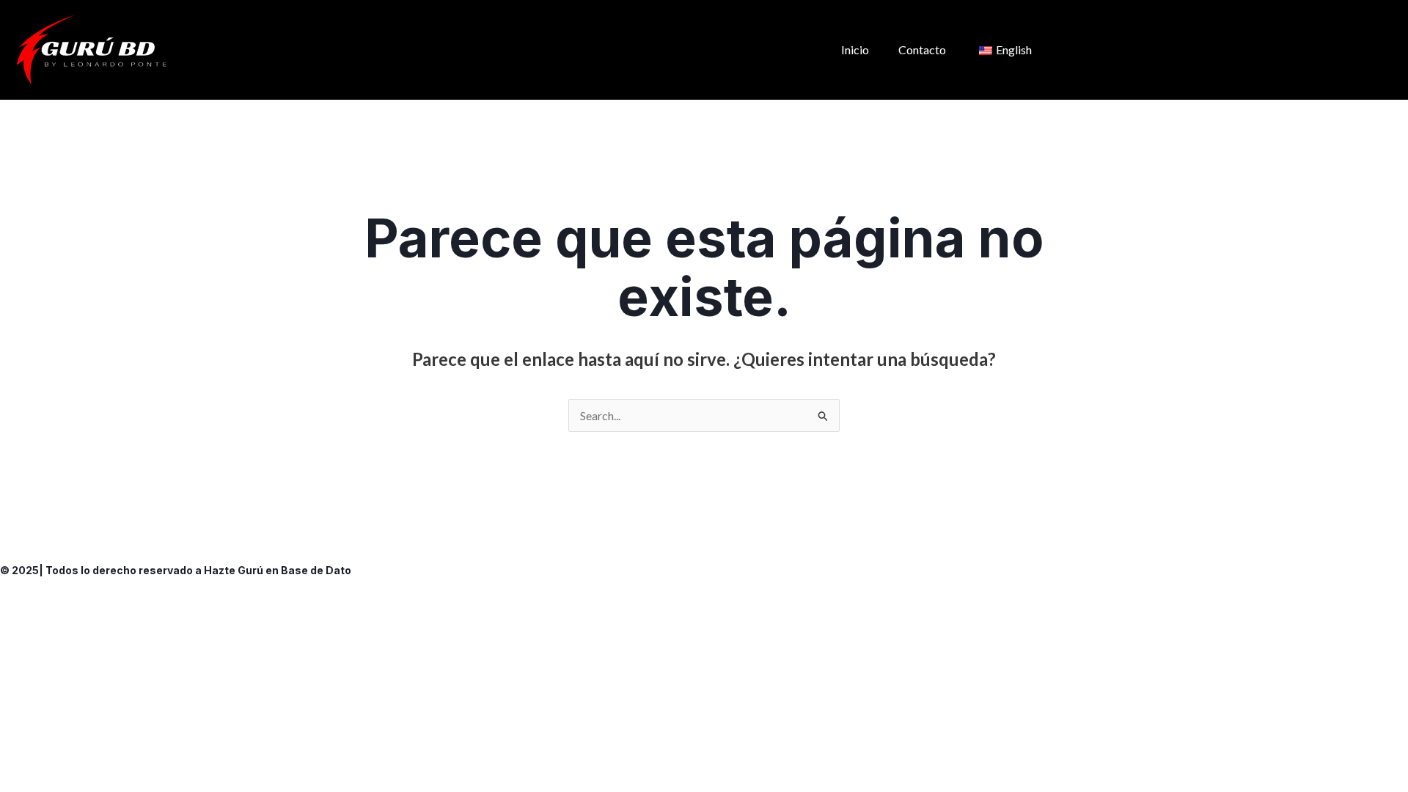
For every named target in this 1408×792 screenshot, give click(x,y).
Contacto (922, 49)
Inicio (855, 49)
